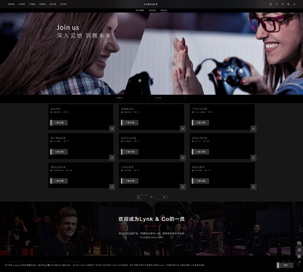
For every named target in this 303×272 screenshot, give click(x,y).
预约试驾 (53, 4)
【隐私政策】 (185, 265)
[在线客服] (299, 243)
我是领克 (11, 4)
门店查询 (32, 4)
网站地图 (152, 10)
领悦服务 (42, 4)
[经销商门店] (299, 250)
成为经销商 (140, 10)
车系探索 (21, 4)
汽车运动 (63, 4)
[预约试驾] (299, 256)
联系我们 (164, 10)
